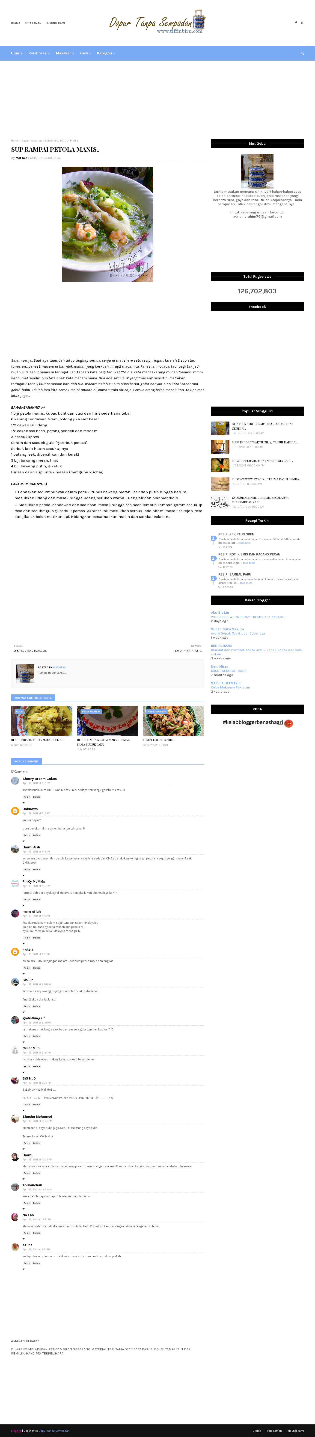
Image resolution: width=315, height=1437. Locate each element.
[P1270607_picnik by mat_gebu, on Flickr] (107, 280)
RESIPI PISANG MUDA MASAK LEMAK (37, 740)
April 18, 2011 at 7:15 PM (36, 886)
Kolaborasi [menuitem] (38, 53)
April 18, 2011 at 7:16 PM (36, 916)
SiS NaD (29, 1078)
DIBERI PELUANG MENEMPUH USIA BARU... (263, 461)
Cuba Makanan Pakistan (230, 687)
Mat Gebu (22, 158)
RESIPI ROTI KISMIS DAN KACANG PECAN (249, 554)
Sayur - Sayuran (31, 140)
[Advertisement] (157, 100)
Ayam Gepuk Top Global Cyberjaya (238, 633)
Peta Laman (33, 23)
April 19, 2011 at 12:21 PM (37, 1219)
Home (15, 140)
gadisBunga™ (34, 1018)
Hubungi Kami (55, 23)
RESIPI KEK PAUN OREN (236, 534)
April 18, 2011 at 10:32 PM (37, 1159)
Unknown (30, 809)
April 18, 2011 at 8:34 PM (37, 1052)
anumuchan (32, 1185)
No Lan (28, 1215)
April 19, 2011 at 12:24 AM (37, 1189)
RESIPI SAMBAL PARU (234, 574)
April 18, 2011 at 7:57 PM (36, 954)
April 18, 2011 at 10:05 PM (37, 1121)
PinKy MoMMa (34, 881)
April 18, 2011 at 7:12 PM (36, 783)
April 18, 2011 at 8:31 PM (37, 1022)
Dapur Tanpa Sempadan (54, 1430)
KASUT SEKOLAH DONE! (229, 671)
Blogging (16, 1430)
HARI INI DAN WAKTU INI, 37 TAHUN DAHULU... (265, 442)
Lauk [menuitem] (84, 53)
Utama (15, 23)
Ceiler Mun (31, 1048)
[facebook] (296, 23)
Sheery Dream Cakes (40, 779)
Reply (27, 797)
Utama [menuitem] (17, 53)
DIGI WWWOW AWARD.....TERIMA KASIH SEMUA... (266, 479)
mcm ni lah (32, 911)
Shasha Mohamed (37, 1117)
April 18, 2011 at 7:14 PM (36, 851)
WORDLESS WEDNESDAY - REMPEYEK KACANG (248, 617)
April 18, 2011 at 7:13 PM (36, 813)
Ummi (27, 1155)
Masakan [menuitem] (63, 53)
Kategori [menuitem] (104, 53)
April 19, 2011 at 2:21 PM (36, 1249)
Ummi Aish (31, 847)
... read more (243, 542)
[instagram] (302, 23)
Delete (36, 797)
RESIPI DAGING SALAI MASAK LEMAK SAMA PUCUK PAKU (103, 742)
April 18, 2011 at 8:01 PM (37, 984)
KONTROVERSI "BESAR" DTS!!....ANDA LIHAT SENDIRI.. (262, 426)
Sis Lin (28, 980)
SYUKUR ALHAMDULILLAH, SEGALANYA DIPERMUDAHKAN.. (260, 500)
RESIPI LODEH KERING (159, 740)
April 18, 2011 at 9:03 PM (37, 1082)
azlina (28, 1245)
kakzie (28, 950)
